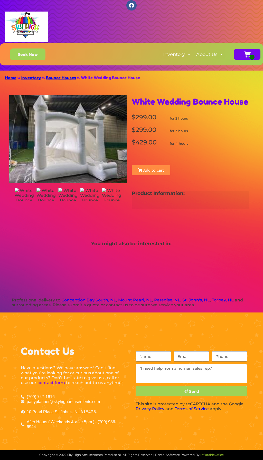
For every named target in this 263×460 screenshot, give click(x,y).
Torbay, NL (223, 300)
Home (10, 77)
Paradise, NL (167, 300)
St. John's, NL (196, 300)
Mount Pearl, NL (135, 300)
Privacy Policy (150, 408)
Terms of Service (192, 408)
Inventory (174, 54)
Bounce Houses (61, 77)
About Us (207, 54)
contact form (51, 382)
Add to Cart (153, 170)
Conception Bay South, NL (88, 300)
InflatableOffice (212, 455)
